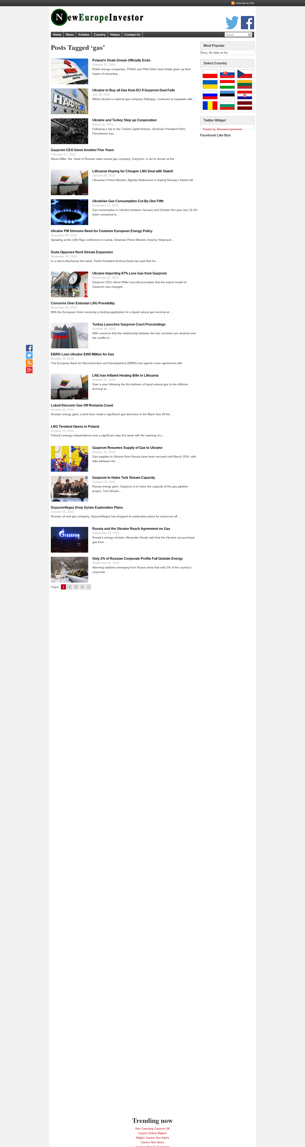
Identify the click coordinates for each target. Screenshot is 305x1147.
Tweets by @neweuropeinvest (222, 129)
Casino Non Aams (152, 1142)
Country (100, 34)
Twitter (232, 22)
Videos (115, 34)
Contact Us (132, 34)
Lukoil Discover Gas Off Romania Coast (82, 405)
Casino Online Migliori (152, 1133)
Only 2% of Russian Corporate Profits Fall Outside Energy (137, 558)
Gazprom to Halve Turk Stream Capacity (123, 477)
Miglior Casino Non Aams (152, 1137)
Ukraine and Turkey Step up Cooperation (124, 120)
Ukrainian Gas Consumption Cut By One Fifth (128, 201)
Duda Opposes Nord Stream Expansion (82, 252)
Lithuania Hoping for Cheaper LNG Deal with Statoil (132, 171)
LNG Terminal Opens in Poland (75, 426)
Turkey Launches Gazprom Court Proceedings (129, 324)
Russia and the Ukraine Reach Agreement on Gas (131, 528)
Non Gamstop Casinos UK (152, 1128)
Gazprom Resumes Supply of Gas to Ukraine (127, 447)
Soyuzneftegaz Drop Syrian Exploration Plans (87, 507)
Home (57, 34)
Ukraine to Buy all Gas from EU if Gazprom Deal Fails (133, 90)
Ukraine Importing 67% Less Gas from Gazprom (129, 273)
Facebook (247, 22)
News (70, 34)
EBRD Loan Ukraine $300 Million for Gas (82, 354)
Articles (83, 34)
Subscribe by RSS (245, 3)
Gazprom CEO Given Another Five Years (82, 150)
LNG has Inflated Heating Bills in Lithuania (125, 375)
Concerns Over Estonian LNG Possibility (83, 303)
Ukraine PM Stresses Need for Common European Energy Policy (101, 231)
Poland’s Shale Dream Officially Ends (121, 60)
